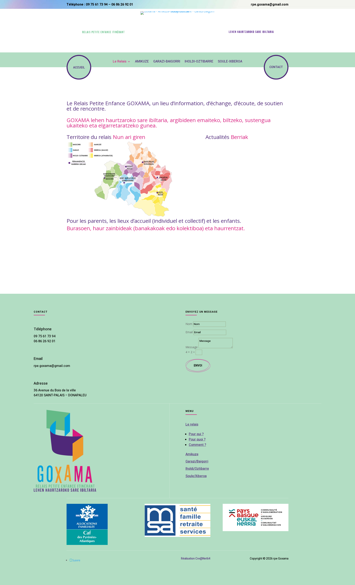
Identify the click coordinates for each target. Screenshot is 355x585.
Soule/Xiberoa (196, 476)
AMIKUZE (142, 62)
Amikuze (192, 454)
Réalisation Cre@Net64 (195, 558)
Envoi (198, 365)
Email (189, 332)
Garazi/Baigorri (197, 461)
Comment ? (197, 444)
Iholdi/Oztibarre (197, 468)
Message (192, 347)
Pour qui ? (196, 434)
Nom (189, 324)
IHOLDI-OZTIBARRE (199, 62)
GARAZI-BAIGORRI (166, 62)
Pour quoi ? (197, 439)
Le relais (192, 424)
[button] (69, 250)
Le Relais (119, 62)
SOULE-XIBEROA (230, 62)
